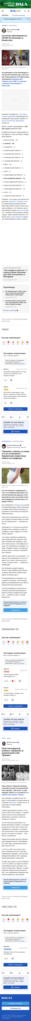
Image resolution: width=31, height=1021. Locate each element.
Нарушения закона (18, 441)
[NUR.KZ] (15, 11)
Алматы (4, 906)
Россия (10, 906)
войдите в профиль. (19, 363)
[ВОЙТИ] (28, 11)
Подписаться (15, 610)
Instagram (17, 431)
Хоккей (9, 738)
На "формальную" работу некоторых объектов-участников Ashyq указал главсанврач (16, 293)
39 (27, 643)
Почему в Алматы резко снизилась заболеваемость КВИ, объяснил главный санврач (16, 302)
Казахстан (5, 329)
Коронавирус (13, 25)
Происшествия (6, 441)
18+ (17, 629)
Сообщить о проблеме (15, 1003)
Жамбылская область (8, 629)
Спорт (3, 738)
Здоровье (5, 15)
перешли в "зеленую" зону (18, 201)
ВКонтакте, (12, 802)
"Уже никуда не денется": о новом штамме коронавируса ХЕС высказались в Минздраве (15, 273)
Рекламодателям (15, 1008)
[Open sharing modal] (19, 417)
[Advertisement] (15, 100)
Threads (18, 505)
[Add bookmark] (27, 417)
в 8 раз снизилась (16, 217)
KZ (25, 11)
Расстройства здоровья (18, 15)
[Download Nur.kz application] (15, 4)
